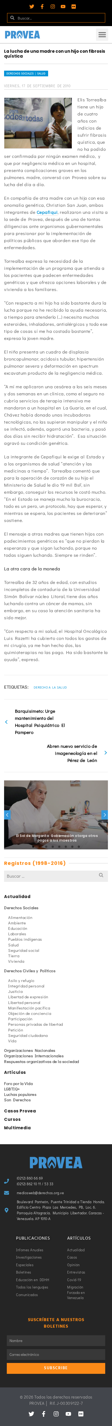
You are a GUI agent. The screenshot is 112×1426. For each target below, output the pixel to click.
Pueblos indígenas (25, 939)
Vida (12, 1040)
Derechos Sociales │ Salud (26, 73)
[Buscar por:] (56, 876)
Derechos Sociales (21, 907)
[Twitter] (31, 6)
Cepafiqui (47, 212)
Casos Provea (20, 1111)
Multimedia (17, 1128)
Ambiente (17, 922)
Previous (7, 815)
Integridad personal (26, 986)
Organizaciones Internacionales (34, 1055)
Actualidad (17, 896)
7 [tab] (72, 846)
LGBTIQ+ (12, 1089)
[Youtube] (63, 6)
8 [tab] (79, 846)
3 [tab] (46, 846)
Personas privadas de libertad (35, 1024)
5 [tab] (59, 846)
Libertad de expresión (28, 996)
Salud (13, 944)
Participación (20, 1018)
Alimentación (20, 917)
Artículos (15, 1072)
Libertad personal (24, 1002)
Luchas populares (20, 1094)
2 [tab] (39, 846)
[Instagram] (52, 6)
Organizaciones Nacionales (29, 1050)
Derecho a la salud (50, 687)
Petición (15, 1030)
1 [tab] (33, 846)
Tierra (13, 955)
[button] (102, 35)
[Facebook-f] (42, 6)
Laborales (17, 933)
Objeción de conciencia (29, 1013)
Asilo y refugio (21, 980)
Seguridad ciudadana (28, 1035)
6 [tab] (66, 846)
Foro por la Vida (18, 1083)
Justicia (15, 991)
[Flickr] (73, 6)
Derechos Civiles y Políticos (29, 970)
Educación (17, 928)
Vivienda (16, 961)
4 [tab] (52, 846)
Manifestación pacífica (29, 1008)
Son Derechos (17, 1099)
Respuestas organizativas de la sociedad (41, 1061)
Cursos (12, 1119)
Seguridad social (23, 950)
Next (104, 815)
